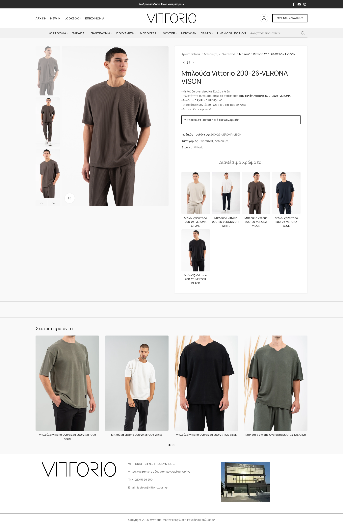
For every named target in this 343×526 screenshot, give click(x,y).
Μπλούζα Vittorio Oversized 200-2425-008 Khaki (67, 436)
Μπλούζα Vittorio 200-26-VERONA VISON (256, 222)
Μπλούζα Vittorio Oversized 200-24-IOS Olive (276, 435)
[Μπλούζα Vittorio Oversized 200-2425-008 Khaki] (67, 383)
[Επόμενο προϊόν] (193, 62)
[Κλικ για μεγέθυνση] (70, 198)
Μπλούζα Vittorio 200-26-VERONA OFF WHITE (225, 222)
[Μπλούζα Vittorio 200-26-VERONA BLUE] (286, 193)
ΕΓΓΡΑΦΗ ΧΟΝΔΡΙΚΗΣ (290, 18)
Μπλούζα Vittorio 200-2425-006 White (137, 435)
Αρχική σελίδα (190, 54)
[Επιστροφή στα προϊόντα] (188, 62)
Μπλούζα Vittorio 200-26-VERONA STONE (195, 222)
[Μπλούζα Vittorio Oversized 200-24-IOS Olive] (275, 383)
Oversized (228, 54)
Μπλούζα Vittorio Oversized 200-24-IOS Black (206, 435)
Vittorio (198, 147)
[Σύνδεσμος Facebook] (293, 4)
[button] (41, 203)
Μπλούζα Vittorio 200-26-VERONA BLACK (195, 279)
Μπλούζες (211, 54)
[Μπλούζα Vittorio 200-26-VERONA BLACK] (195, 250)
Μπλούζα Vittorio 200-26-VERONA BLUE (286, 222)
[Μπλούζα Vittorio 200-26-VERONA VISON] (256, 193)
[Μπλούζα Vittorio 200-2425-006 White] (137, 383)
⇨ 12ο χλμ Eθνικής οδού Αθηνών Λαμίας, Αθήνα (159, 471)
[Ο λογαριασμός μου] (264, 18)
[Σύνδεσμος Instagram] (304, 4)
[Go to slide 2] (173, 445)
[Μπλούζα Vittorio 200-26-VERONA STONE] (195, 193)
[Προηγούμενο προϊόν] (183, 62)
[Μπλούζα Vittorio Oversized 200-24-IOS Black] (206, 383)
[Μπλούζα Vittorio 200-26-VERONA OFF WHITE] (226, 193)
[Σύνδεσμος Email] (299, 4)
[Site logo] (171, 18)
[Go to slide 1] (170, 445)
